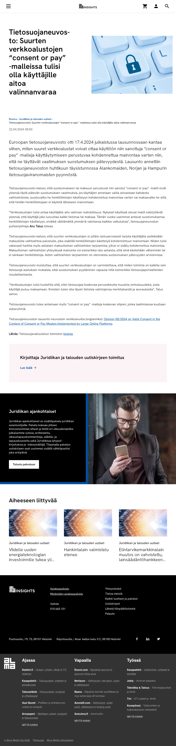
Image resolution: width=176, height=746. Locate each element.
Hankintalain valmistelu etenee (86, 552)
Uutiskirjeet (112, 603)
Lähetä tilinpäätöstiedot (120, 608)
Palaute (110, 613)
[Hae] (156, 6)
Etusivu (13, 119)
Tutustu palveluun (24, 464)
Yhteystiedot (113, 589)
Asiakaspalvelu (59, 589)
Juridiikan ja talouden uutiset (35, 119)
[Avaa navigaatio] (8, 6)
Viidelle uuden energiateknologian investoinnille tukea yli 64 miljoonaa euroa (30, 557)
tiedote (68, 334)
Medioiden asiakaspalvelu (66, 594)
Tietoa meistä (113, 593)
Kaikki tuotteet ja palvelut (121, 598)
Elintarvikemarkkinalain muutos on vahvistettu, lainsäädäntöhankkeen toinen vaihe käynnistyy (141, 557)
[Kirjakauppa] (145, 6)
